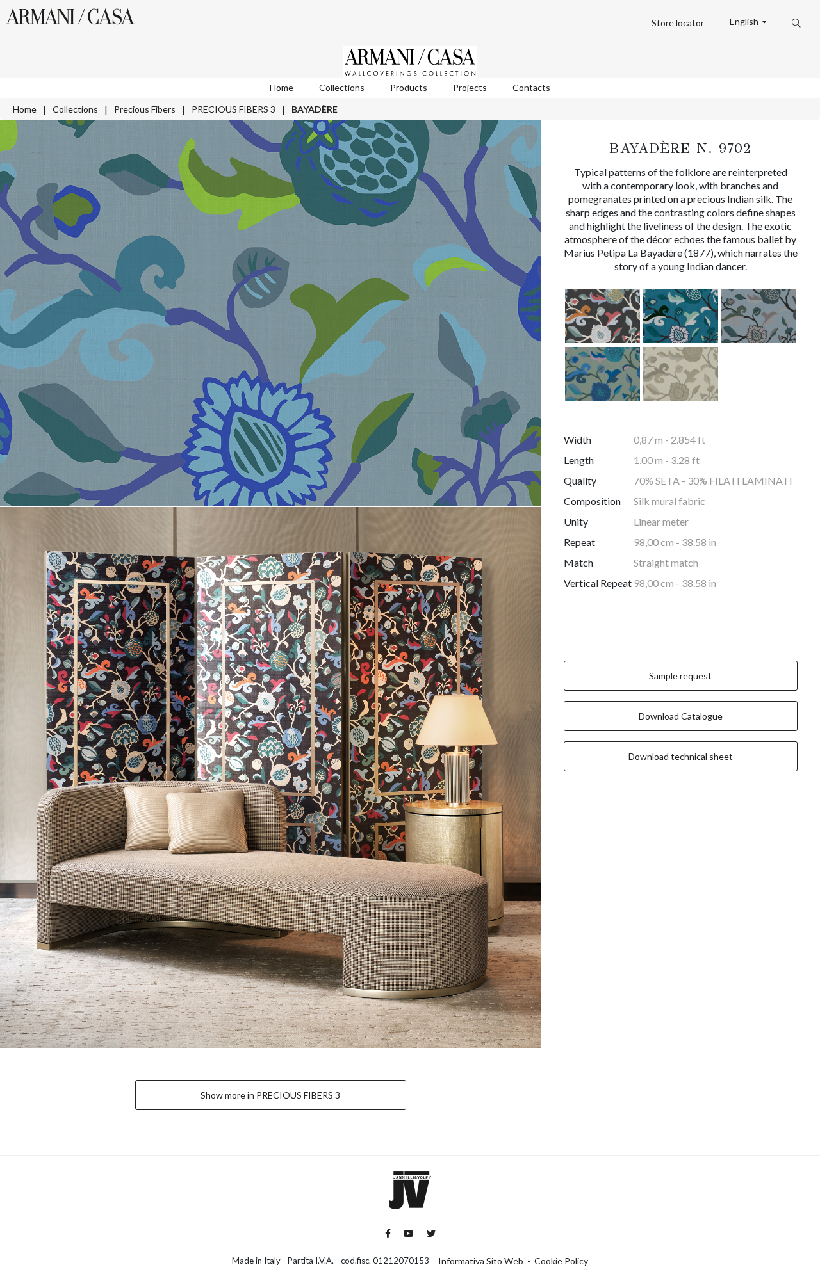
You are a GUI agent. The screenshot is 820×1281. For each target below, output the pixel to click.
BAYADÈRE (314, 109)
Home (281, 87)
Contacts (531, 87)
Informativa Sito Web (480, 1260)
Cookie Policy (561, 1260)
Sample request (680, 675)
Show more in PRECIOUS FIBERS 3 (270, 1095)
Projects (470, 87)
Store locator (678, 22)
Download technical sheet (680, 756)
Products (408, 87)
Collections (342, 87)
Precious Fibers (145, 109)
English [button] (745, 21)
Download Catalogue (681, 716)
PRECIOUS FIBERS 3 (233, 109)
